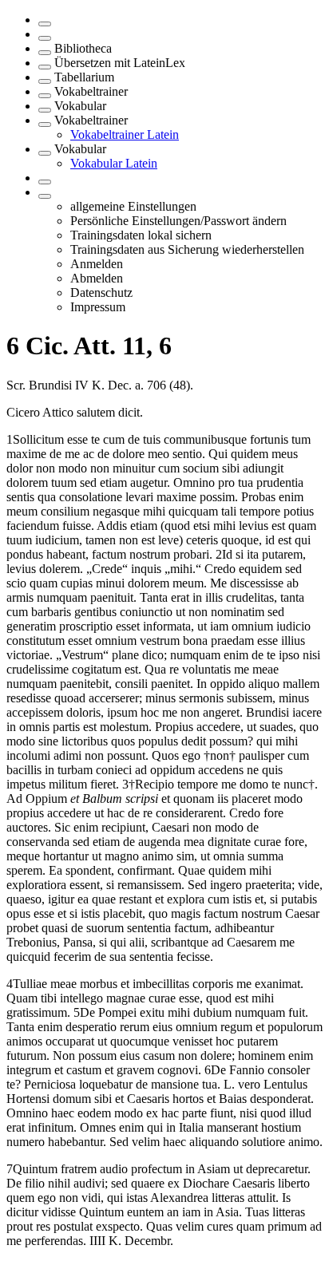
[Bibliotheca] (44, 52)
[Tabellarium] (44, 81)
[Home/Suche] (44, 38)
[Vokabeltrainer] (44, 95)
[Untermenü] (44, 196)
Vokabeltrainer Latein (124, 134)
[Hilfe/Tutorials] (44, 182)
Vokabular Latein (113, 163)
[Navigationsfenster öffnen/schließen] (44, 24)
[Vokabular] (44, 110)
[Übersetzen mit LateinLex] (44, 67)
